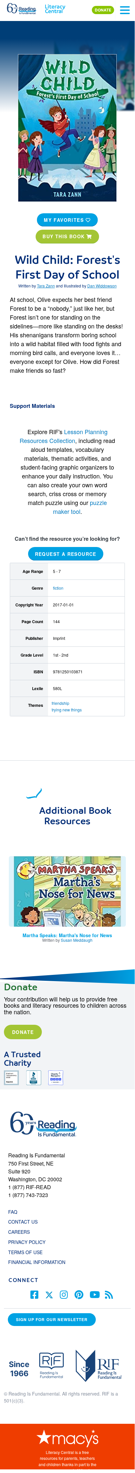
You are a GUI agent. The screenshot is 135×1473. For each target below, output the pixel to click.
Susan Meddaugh (77, 940)
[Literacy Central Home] (55, 7)
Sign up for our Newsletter (52, 1319)
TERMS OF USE (28, 1252)
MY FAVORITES (65, 220)
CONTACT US (25, 1221)
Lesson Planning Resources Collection (64, 436)
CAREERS (19, 1232)
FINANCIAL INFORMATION (36, 1262)
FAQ (12, 1212)
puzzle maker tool (80, 507)
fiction (58, 588)
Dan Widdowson (102, 285)
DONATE (103, 10)
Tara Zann (46, 285)
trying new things (67, 709)
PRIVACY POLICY (26, 1242)
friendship (60, 703)
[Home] (25, 7)
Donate (23, 1032)
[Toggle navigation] (125, 10)
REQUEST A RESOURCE (65, 553)
